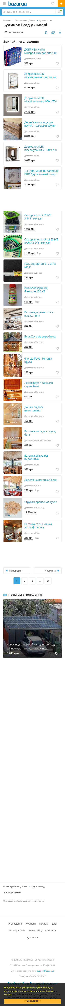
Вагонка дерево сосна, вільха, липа (39, 313)
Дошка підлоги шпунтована (34, 408)
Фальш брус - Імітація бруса (38, 360)
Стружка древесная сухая (40, 502)
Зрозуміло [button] (32, 1001)
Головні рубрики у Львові (15, 886)
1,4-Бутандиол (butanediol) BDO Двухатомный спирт (41, 172)
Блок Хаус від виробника (40, 336)
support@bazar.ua (45, 970)
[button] (13, 994)
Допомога (32, 937)
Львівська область (12, 892)
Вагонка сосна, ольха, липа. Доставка (38, 525)
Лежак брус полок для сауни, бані (38, 384)
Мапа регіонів (17, 930)
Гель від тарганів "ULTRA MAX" (40, 265)
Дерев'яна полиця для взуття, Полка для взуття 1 (41, 123)
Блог (54, 923)
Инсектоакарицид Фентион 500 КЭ (36, 289)
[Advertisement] (32, 701)
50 (48, 580)
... (40, 580)
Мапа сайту (35, 930)
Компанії (31, 923)
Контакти (50, 930)
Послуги (43, 923)
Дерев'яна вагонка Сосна (40, 480)
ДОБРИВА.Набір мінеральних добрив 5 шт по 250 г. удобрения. (41, 53)
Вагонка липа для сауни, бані (40, 432)
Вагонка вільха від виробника (36, 457)
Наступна (50, 570)
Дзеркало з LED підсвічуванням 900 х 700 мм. (40, 101)
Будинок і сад (38, 886)
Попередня (15, 570)
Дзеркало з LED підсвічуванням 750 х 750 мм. (40, 150)
